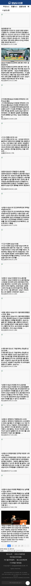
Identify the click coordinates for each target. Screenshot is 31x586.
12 (12, 546)
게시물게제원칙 (9, 560)
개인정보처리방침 (15, 557)
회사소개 (9, 554)
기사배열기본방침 (15, 563)
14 (19, 546)
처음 (3, 546)
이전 (5, 546)
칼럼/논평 (22, 6)
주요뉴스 (6, 6)
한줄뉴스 (14, 6)
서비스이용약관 (19, 554)
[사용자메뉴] (28, 2)
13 (16, 546)
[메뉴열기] (2, 2)
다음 (25, 546)
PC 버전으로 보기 (15, 583)
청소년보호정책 (22, 560)
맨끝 (28, 546)
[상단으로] (28, 583)
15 (22, 546)
